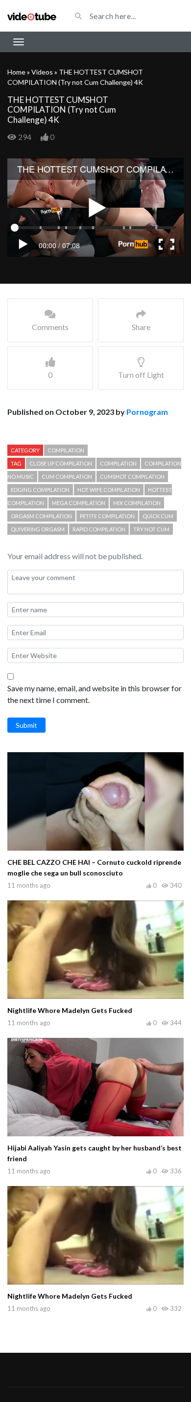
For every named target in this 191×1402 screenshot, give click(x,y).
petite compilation (107, 516)
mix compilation (137, 503)
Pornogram (147, 411)
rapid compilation (98, 529)
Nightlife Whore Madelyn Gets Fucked (69, 1010)
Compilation (66, 450)
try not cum (151, 529)
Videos (42, 72)
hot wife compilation (108, 490)
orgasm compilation (41, 516)
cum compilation (67, 476)
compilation (118, 463)
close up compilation (60, 463)
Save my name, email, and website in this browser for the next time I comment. (94, 693)
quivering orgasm (38, 529)
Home (16, 72)
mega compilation (78, 503)
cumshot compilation (132, 476)
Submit (26, 725)
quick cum (158, 516)
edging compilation (40, 490)
